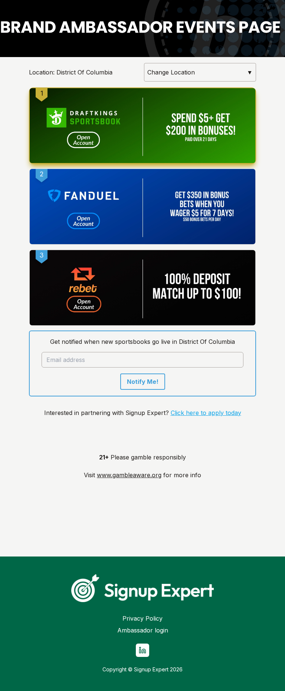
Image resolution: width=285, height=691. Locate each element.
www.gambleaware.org (129, 475)
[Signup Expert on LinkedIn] (142, 650)
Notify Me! (142, 381)
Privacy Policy (142, 618)
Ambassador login (142, 630)
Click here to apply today (206, 412)
